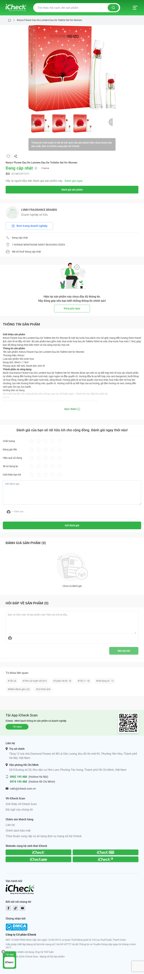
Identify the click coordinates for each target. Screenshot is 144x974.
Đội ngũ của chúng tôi (19, 809)
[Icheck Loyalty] (105, 859)
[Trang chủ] (16, 7)
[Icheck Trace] (38, 859)
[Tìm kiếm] (113, 7)
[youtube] (22, 908)
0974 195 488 (18, 781)
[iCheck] (38, 852)
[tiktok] (15, 908)
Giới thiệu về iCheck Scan (21, 804)
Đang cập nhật (20, 237)
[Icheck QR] (105, 852)
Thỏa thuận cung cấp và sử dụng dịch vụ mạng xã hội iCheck (43, 836)
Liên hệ (10, 825)
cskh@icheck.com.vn (23, 788)
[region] (72, 68)
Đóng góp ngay (72, 308)
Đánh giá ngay (74, 180)
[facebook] (8, 908)
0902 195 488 (18, 776)
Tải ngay (17, 726)
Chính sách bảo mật (18, 830)
